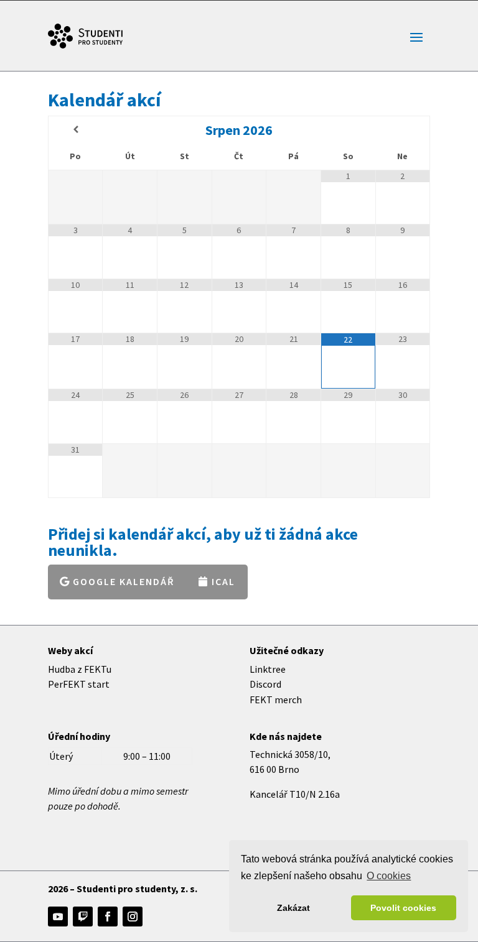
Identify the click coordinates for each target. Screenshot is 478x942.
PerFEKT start (79, 684)
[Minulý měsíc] (76, 129)
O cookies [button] (389, 875)
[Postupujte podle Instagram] (133, 916)
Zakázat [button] (293, 908)
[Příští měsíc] (402, 129)
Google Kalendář (123, 581)
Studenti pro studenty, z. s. (137, 888)
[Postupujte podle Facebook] (108, 916)
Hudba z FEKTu (79, 669)
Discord (265, 684)
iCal (223, 581)
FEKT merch (276, 699)
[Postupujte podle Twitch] (83, 916)
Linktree (268, 669)
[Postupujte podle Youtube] (58, 916)
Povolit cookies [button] (403, 908)
